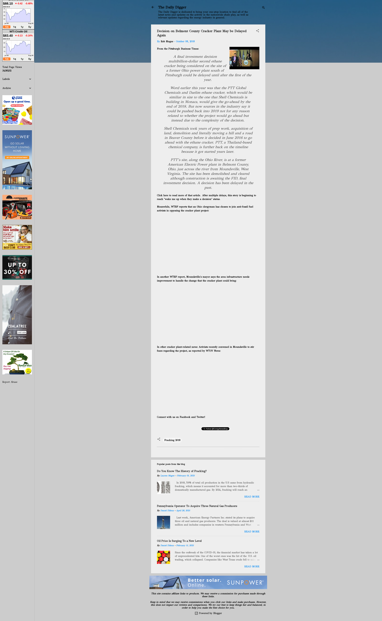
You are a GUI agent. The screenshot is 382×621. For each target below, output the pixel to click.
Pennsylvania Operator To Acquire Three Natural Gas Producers (197, 506)
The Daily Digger (172, 7)
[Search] (263, 8)
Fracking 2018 (172, 440)
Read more (251, 496)
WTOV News (213, 350)
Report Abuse (9, 382)
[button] (257, 31)
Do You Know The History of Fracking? (182, 471)
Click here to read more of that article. (179, 195)
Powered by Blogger (210, 613)
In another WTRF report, (171, 276)
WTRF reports (179, 206)
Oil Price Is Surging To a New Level (179, 541)
